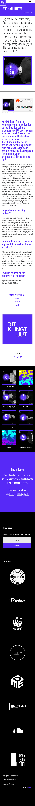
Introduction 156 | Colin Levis (26, 427)
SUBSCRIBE (17, 545)
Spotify (17, 305)
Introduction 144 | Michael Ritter (15, 112)
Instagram (17, 302)
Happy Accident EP (26, 387)
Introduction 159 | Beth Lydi (9, 407)
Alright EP (9, 447)
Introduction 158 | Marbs (26, 407)
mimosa (30, 787)
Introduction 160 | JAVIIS (9, 387)
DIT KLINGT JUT (5, 112)
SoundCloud (17, 298)
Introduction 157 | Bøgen (9, 427)
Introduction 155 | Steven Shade (26, 447)
